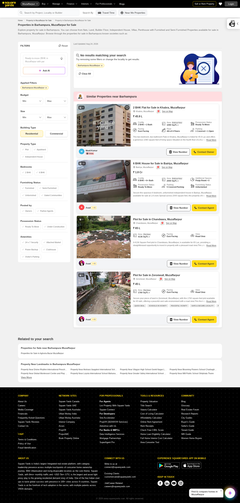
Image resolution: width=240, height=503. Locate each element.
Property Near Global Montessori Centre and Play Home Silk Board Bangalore (44, 373)
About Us (22, 401)
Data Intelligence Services (112, 434)
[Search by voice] (61, 58)
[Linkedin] (167, 483)
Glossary (185, 405)
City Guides (186, 418)
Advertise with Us (108, 426)
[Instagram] (180, 483)
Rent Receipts (147, 426)
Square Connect (107, 409)
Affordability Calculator (151, 418)
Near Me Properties (135, 12)
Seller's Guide (187, 426)
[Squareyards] (9, 4)
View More (26, 377)
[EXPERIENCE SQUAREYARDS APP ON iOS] (191, 468)
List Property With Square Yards (115, 405)
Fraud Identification (27, 447)
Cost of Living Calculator (152, 413)
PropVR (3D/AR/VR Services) (114, 422)
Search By (88, 12)
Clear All (86, 73)
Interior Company (67, 422)
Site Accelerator (107, 418)
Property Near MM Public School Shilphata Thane (192, 373)
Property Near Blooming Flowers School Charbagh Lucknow (193, 369)
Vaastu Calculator (148, 409)
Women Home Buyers (191, 438)
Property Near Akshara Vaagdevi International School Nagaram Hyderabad (94, 369)
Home (20, 20)
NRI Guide (186, 434)
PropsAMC (64, 434)
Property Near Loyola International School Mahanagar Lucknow (94, 373)
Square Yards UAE (68, 405)
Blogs (122, 4)
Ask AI (46, 70)
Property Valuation (149, 401)
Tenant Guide (187, 430)
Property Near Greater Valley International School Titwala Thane (143, 373)
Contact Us (23, 426)
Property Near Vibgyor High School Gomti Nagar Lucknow (143, 369)
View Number (180, 152)
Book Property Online (69, 438)
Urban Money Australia (69, 418)
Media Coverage (25, 409)
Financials (23, 413)
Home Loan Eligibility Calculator (155, 434)
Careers (21, 405)
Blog (183, 401)
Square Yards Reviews (28, 422)
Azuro (61, 426)
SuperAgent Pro (107, 442)
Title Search (146, 405)
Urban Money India (68, 413)
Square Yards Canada (69, 401)
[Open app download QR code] (233, 23)
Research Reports (189, 413)
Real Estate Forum (190, 409)
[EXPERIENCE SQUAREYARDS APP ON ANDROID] (169, 468)
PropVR (62, 430)
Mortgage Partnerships (110, 438)
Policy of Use (24, 443)
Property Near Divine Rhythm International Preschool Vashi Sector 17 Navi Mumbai (44, 369)
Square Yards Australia (69, 409)
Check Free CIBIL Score (152, 430)
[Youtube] (173, 483)
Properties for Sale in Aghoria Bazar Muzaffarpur (42, 353)
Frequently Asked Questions (31, 418)
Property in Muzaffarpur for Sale (39, 20)
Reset (65, 45)
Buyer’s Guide (188, 422)
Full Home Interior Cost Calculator (156, 438)
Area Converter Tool (149, 442)
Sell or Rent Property (204, 4)
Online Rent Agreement (151, 422)
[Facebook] (160, 483)
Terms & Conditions (27, 439)
